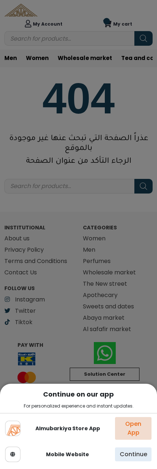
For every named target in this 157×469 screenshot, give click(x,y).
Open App (133, 428)
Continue (133, 454)
